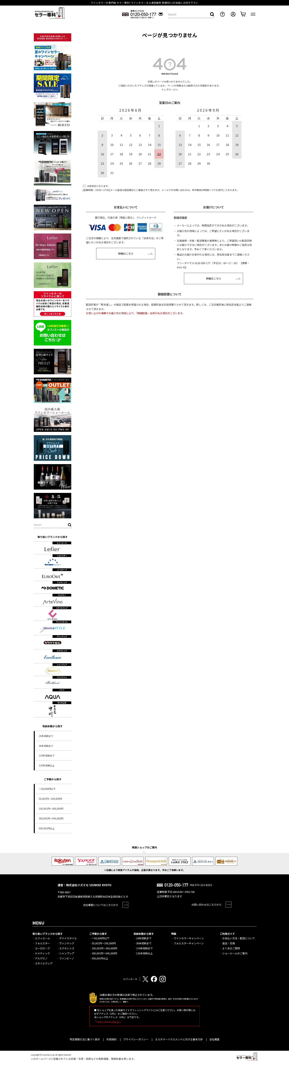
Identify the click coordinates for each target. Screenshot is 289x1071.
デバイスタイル (68, 938)
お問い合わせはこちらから (206, 904)
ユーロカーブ (42, 948)
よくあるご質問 (231, 948)
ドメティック (42, 953)
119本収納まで (47, 755)
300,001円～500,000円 (51, 818)
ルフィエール (42, 938)
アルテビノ (41, 958)
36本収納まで (46, 745)
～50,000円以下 (47, 788)
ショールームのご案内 (234, 953)
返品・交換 (228, 943)
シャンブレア (66, 953)
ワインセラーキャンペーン (189, 938)
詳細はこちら (125, 253)
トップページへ (169, 89)
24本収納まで (46, 736)
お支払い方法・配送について (238, 938)
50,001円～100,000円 (50, 798)
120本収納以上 (47, 765)
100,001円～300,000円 (51, 808)
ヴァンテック (66, 943)
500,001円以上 (47, 828)
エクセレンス (66, 948)
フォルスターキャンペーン (189, 943)
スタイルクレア (44, 963)
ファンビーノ (66, 958)
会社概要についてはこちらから (100, 905)
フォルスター (42, 943)
